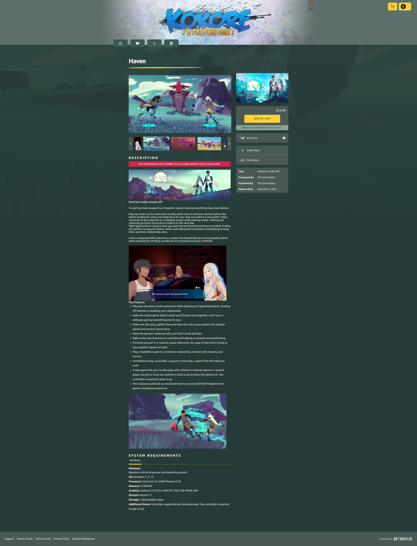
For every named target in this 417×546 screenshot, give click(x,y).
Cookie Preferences (83, 538)
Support (9, 538)
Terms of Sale (25, 538)
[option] (180, 104)
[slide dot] (156, 143)
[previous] (131, 143)
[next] (229, 143)
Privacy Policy (61, 538)
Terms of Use (43, 538)
